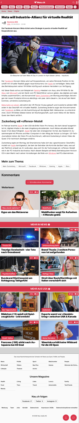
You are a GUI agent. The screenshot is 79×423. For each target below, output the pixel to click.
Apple (50, 84)
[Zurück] (1, 2)
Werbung (5, 407)
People (67, 361)
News (10, 11)
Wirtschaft (4, 365)
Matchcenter (53, 361)
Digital (16, 11)
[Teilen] (66, 418)
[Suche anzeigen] (74, 2)
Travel (35, 385)
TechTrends (68, 385)
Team (12, 407)
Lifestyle (3, 368)
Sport (34, 361)
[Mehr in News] (39, 224)
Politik (19, 361)
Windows (52, 153)
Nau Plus (35, 365)
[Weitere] (75, 6)
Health (3, 381)
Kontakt (25, 407)
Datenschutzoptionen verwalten (66, 407)
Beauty (3, 388)
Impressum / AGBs (47, 407)
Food (2, 385)
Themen (19, 368)
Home (4, 11)
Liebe (34, 381)
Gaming (37, 90)
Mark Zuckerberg (43, 96)
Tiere (18, 385)
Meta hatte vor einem (10, 105)
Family (67, 381)
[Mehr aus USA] (39, 289)
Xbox (4, 93)
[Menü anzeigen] (77, 2)
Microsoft (14, 93)
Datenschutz (34, 407)
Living (19, 381)
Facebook (9, 81)
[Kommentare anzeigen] (74, 418)
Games (51, 365)
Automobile (52, 385)
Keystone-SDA (12, 22)
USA (8, 24)
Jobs (18, 407)
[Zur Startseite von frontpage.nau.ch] (39, 2)
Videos (19, 365)
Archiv (35, 368)
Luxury (51, 381)
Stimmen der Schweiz (72, 365)
